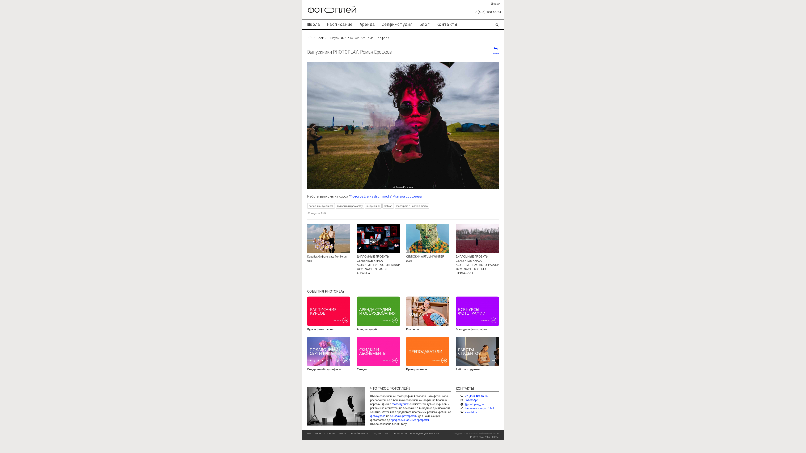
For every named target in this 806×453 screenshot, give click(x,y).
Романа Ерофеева (407, 196)
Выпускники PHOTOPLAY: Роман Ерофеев (349, 52)
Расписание (340, 24)
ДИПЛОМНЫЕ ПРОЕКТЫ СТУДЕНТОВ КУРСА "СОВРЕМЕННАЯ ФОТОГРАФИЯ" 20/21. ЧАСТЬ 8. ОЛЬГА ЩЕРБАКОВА (477, 264)
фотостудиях (400, 404)
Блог (424, 24)
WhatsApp (472, 400)
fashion (388, 206)
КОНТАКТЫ (400, 433)
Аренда (367, 24)
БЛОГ (388, 433)
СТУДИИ (376, 433)
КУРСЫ (343, 433)
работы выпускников (321, 206)
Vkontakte (471, 412)
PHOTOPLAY (314, 433)
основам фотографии (403, 416)
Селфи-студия (397, 24)
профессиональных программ (410, 420)
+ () (487, 11)
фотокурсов (377, 416)
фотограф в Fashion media (412, 206)
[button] (460, 125)
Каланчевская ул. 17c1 (479, 408)
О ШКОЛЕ (329, 433)
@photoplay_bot (474, 404)
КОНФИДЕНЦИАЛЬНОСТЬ (424, 433)
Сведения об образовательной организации (475, 433)
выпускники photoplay (350, 206)
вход (496, 4)
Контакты (446, 24)
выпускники (373, 206)
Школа (313, 24)
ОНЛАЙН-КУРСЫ (359, 433)
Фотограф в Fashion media (370, 196)
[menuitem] (314, 24)
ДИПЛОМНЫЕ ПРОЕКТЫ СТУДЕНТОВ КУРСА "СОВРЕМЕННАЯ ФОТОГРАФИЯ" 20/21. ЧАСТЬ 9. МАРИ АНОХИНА (378, 264)
